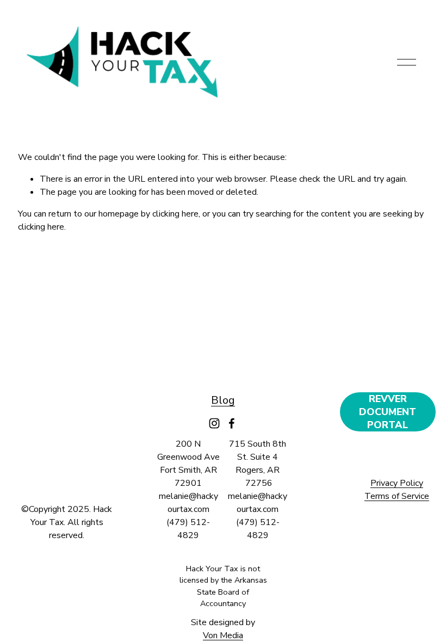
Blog (223, 400)
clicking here (175, 214)
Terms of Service (396, 496)
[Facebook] (231, 423)
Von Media (223, 635)
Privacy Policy (396, 483)
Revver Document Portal (387, 411)
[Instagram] (214, 423)
